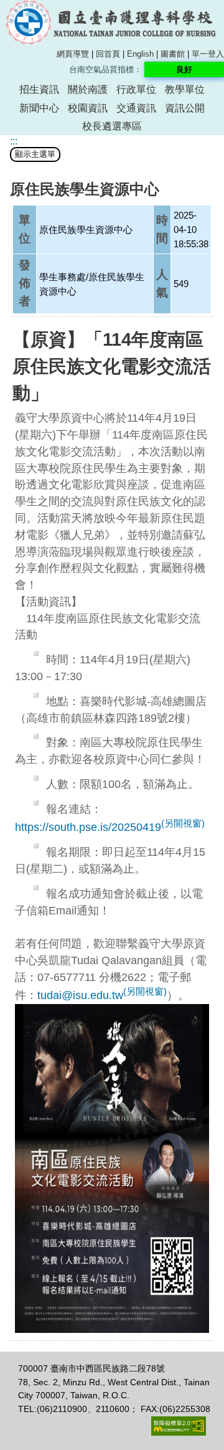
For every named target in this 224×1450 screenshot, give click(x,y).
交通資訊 (136, 108)
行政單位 (136, 89)
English (140, 54)
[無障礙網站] (178, 1433)
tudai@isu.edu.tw (102, 995)
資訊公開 (185, 108)
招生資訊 (39, 89)
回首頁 (108, 54)
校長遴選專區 (112, 126)
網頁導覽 (73, 54)
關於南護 (88, 89)
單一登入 (208, 54)
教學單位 (185, 89)
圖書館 (173, 54)
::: (13, 141)
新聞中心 (39, 108)
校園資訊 (88, 108)
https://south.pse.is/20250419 (110, 827)
